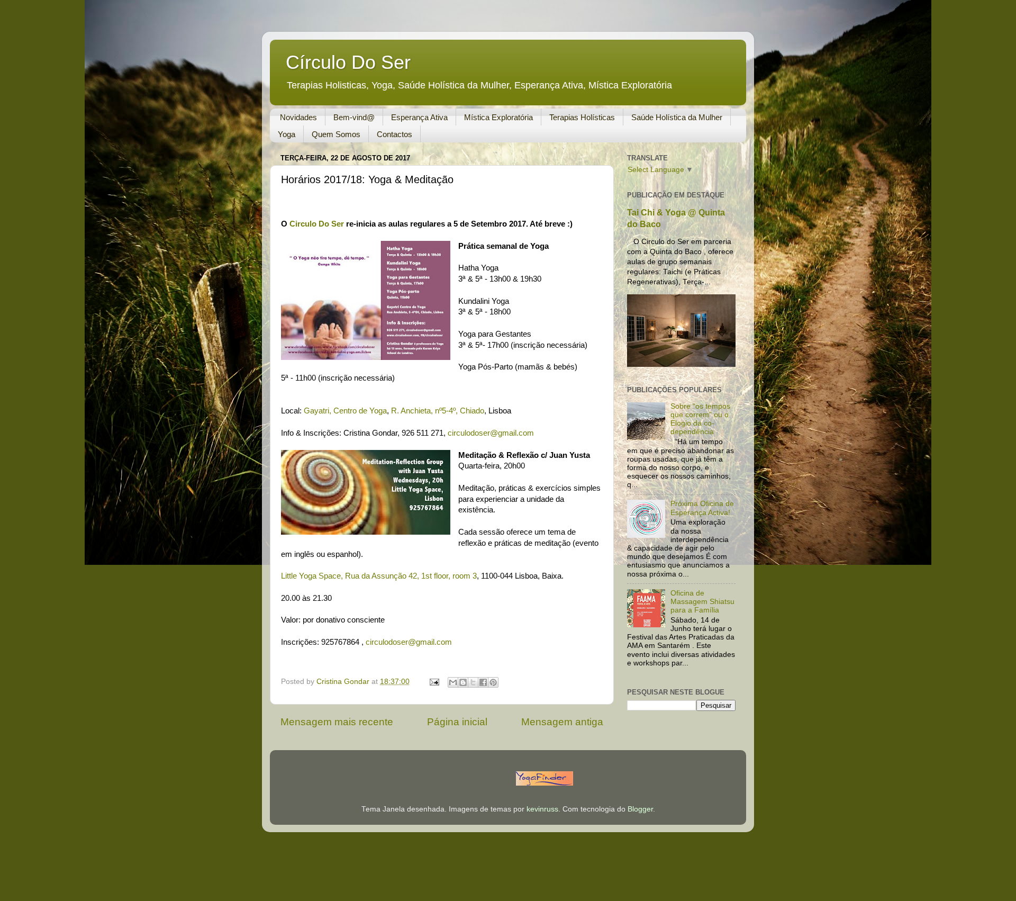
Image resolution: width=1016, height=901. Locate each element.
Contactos (394, 134)
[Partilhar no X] (473, 682)
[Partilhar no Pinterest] (493, 682)
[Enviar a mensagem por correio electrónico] (433, 682)
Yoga (286, 134)
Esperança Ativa (419, 117)
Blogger (640, 809)
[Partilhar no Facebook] (483, 682)
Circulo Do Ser (316, 224)
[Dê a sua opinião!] (463, 682)
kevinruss (542, 809)
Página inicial (457, 721)
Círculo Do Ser (348, 62)
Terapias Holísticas (582, 117)
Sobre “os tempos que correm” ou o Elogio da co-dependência (700, 419)
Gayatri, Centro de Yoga (345, 411)
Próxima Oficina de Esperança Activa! (702, 508)
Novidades (298, 117)
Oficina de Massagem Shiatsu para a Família (702, 601)
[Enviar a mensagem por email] (453, 682)
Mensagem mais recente (336, 721)
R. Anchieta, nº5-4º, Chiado (437, 411)
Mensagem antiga (562, 721)
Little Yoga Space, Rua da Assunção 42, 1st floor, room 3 (379, 576)
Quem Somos (336, 134)
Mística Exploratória (498, 117)
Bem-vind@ (354, 117)
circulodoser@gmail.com (491, 433)
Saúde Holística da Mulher (676, 117)
